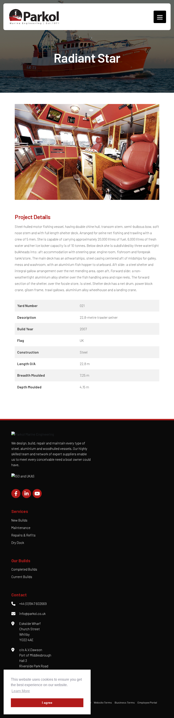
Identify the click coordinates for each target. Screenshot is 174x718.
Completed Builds (24, 569)
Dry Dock (17, 543)
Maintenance (20, 528)
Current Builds (21, 577)
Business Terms (125, 702)
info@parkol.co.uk (32, 614)
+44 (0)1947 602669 (33, 604)
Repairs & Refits (23, 535)
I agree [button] (47, 702)
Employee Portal (147, 702)
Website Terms (103, 702)
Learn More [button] (21, 691)
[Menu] (160, 17)
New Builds (19, 520)
